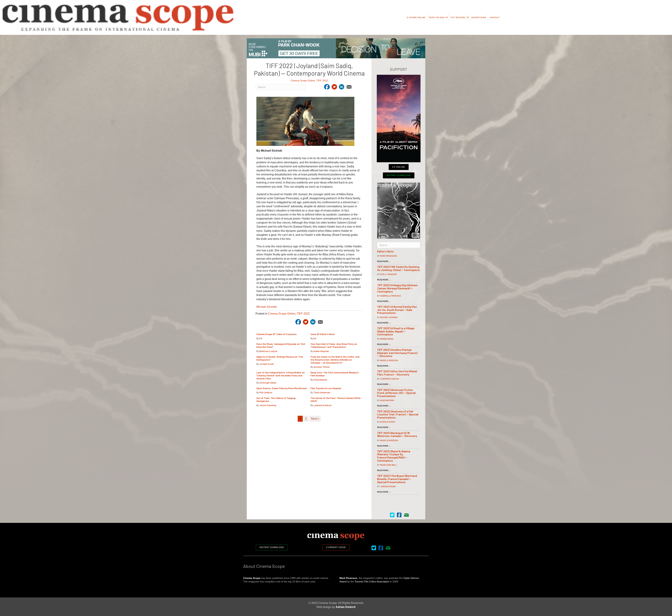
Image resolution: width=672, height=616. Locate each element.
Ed (260, 338)
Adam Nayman (321, 351)
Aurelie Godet (388, 421)
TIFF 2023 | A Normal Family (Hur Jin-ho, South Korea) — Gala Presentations (397, 309)
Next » (315, 418)
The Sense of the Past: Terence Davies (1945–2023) (336, 399)
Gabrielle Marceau (390, 295)
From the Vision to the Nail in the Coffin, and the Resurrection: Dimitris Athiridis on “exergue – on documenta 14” (334, 359)
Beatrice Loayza (268, 351)
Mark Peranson (388, 256)
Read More (384, 261)
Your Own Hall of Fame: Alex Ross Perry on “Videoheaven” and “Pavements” (333, 345)
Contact (494, 17)
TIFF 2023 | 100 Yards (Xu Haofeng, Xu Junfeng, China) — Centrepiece (398, 268)
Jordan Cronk (266, 363)
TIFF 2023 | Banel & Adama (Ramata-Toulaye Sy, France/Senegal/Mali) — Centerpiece (393, 456)
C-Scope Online (416, 17)
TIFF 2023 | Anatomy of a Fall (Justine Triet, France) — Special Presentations (397, 414)
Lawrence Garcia (322, 405)
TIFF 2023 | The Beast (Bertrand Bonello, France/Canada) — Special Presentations (397, 478)
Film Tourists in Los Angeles (325, 388)
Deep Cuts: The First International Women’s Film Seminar (334, 374)
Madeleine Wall (388, 465)
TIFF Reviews (458, 17)
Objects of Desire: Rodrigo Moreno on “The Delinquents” (279, 358)
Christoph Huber (267, 382)
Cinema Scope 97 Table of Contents (276, 334)
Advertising (478, 17)
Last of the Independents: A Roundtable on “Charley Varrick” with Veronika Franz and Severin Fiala (280, 375)
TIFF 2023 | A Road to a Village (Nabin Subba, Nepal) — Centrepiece (395, 331)
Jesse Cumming (267, 405)
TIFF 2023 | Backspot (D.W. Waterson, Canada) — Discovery (397, 434)
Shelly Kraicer (388, 274)
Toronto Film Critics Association (372, 581)
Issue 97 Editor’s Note (322, 334)
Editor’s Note (385, 251)
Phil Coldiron (265, 392)
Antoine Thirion (321, 366)
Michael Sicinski (266, 306)
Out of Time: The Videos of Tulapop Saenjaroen (276, 399)
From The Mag (437, 17)
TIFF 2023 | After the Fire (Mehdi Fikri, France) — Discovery (397, 373)
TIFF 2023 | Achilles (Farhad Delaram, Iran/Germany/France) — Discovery (397, 352)
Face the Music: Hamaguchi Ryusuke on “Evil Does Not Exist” (280, 345)
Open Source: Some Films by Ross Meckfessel (281, 388)
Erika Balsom (320, 379)
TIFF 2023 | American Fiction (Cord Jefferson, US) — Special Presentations (396, 393)
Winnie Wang (386, 338)
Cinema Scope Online (303, 80)
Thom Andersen (321, 392)
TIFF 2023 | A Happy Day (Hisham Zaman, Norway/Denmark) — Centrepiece (397, 288)
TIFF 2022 (322, 80)
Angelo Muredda (389, 360)
